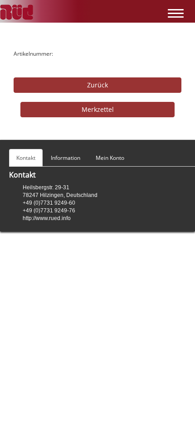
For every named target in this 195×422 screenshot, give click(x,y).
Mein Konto (110, 158)
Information (65, 158)
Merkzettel (98, 109)
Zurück (97, 85)
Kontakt (25, 158)
